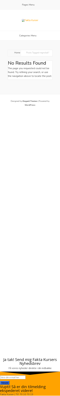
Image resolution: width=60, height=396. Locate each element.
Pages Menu (28, 4)
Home (17, 52)
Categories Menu (27, 35)
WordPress (30, 105)
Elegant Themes (30, 101)
